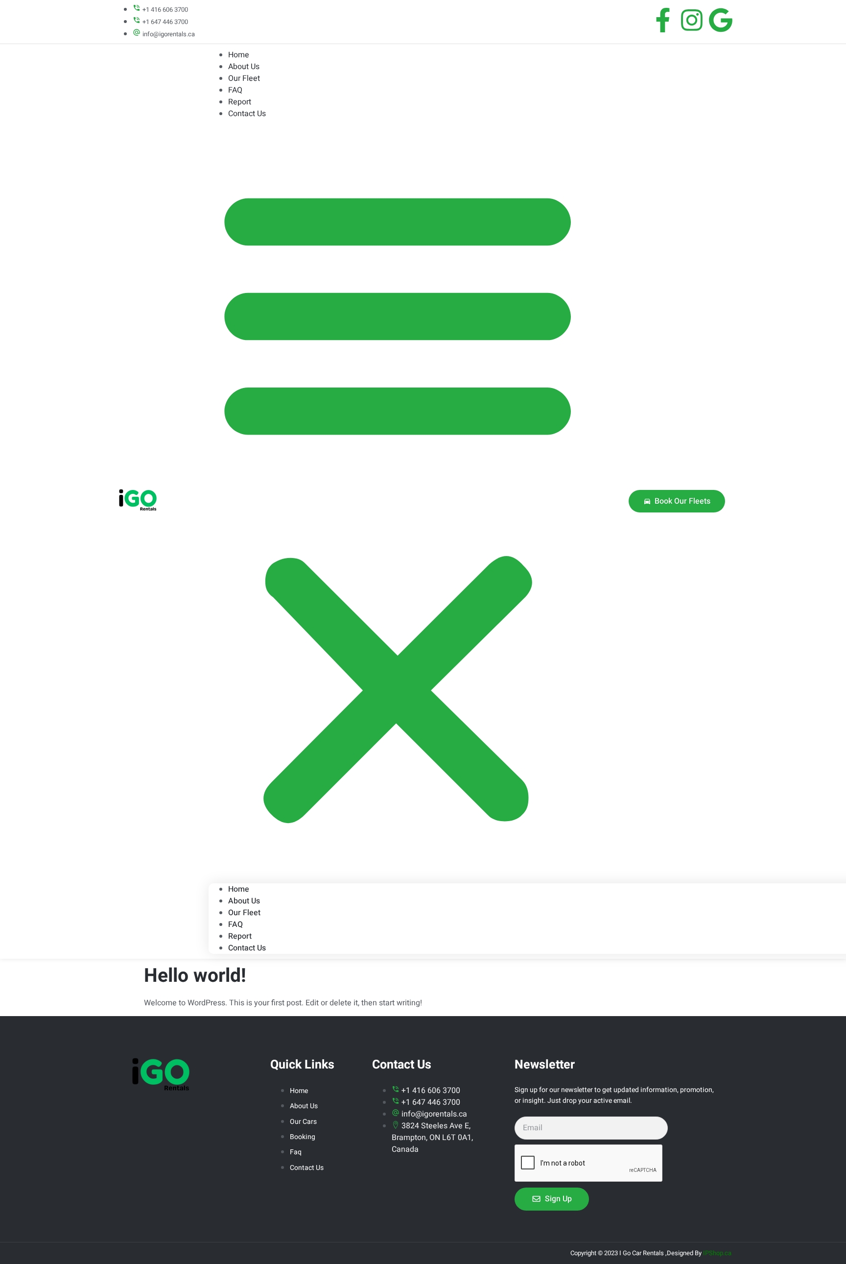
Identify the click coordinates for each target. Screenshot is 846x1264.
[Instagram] (692, 20)
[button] (398, 501)
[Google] (720, 20)
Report (240, 936)
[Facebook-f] (663, 20)
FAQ (235, 924)
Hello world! (195, 976)
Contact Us (247, 114)
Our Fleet (244, 78)
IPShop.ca (717, 1253)
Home (238, 889)
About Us (244, 901)
